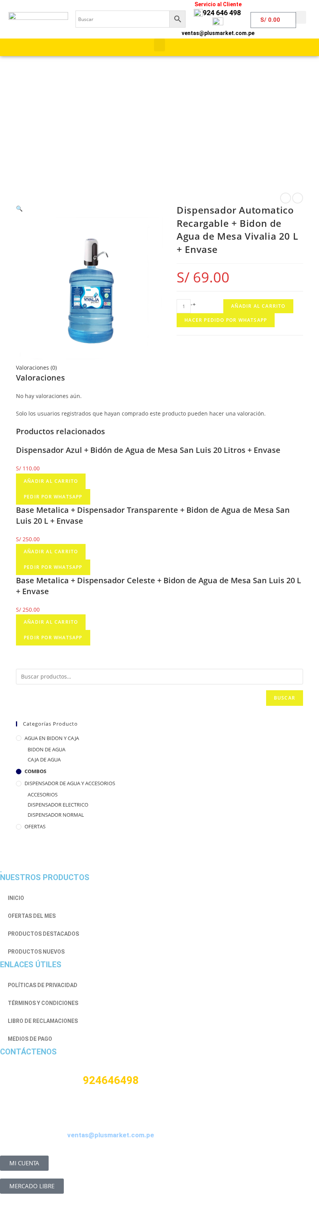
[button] (300, 17)
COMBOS (35, 771)
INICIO (16, 898)
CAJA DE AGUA (44, 759)
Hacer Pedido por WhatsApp (225, 320)
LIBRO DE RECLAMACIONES (43, 1021)
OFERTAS (35, 826)
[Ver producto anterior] (285, 198)
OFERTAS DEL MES (32, 916)
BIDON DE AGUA (46, 749)
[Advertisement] (159, 114)
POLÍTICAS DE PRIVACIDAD (42, 985)
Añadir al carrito (258, 306)
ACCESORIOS (43, 794)
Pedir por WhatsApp (53, 496)
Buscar (284, 698)
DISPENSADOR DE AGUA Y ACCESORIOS (70, 783)
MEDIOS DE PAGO (30, 1039)
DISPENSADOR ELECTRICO (58, 804)
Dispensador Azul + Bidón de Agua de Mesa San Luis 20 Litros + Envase (148, 450)
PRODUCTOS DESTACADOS (43, 934)
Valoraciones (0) (36, 367)
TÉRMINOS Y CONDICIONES (43, 1003)
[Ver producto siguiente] (297, 198)
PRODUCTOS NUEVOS (36, 952)
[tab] (159, 367)
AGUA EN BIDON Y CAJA (52, 738)
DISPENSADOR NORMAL (56, 814)
